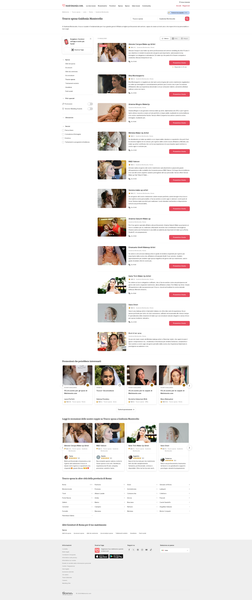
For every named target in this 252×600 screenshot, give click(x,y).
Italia (166, 550)
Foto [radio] (176, 38)
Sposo (127, 6)
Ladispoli (163, 489)
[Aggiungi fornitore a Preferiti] (123, 46)
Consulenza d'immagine (73, 134)
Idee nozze (136, 6)
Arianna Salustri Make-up (140, 219)
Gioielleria (133, 533)
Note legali (65, 552)
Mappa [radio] (186, 38)
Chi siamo (65, 575)
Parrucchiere (69, 130)
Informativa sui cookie (69, 560)
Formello (65, 511)
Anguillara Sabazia (166, 507)
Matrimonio (65, 12)
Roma (91, 12)
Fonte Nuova (66, 498)
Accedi (178, 6)
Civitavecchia (131, 493)
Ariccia (129, 498)
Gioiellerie (68, 87)
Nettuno (130, 507)
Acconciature (69, 75)
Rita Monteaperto (136, 76)
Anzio (129, 485)
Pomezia (98, 489)
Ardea (97, 498)
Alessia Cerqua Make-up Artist (142, 44)
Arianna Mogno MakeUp (139, 104)
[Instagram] (142, 550)
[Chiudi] (90, 38)
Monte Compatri (165, 511)
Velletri (64, 502)
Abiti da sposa (70, 64)
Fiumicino (98, 485)
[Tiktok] (151, 550)
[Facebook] (129, 550)
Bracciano (130, 502)
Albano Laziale (99, 493)
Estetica (68, 138)
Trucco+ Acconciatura (105, 391)
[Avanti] (189, 386)
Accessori (68, 68)
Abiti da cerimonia (71, 72)
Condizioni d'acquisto (69, 555)
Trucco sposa (76, 12)
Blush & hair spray (135, 333)
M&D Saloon (134, 161)
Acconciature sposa (107, 533)
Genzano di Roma (165, 485)
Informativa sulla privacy (69, 557)
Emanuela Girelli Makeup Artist (142, 247)
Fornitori (112, 6)
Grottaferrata (131, 489)
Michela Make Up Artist (139, 133)
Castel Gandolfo (165, 502)
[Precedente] (62, 386)
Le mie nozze (91, 6)
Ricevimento (102, 6)
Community (146, 6)
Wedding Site (66, 583)
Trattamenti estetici (72, 83)
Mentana (130, 511)
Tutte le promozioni (125, 410)
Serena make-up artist (138, 190)
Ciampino (98, 507)
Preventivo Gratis (179, 63)
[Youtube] (146, 550)
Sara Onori (133, 305)
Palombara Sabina (68, 516)
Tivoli (64, 493)
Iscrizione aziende (68, 572)
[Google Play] (116, 558)
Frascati (162, 498)
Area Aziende (185, 2)
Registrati (186, 6)
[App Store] (102, 558)
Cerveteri (65, 507)
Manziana (98, 511)
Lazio (85, 12)
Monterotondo (67, 489)
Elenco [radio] (166, 38)
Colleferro (163, 493)
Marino (97, 502)
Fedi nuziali (69, 91)
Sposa (120, 6)
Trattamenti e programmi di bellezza (77, 142)
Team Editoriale (67, 577)
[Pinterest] (138, 550)
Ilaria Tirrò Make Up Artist (140, 276)
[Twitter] (133, 550)
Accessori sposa (79, 533)
